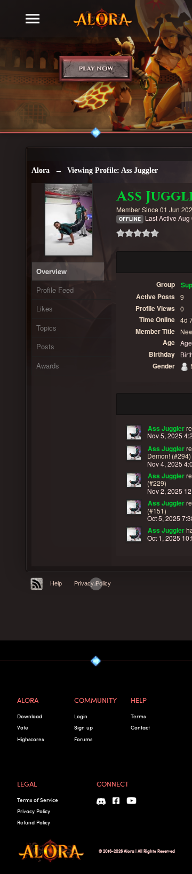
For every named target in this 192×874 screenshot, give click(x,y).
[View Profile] (134, 432)
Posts (45, 346)
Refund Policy (33, 822)
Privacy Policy (33, 811)
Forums (83, 739)
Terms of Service (37, 800)
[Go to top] (96, 584)
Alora (40, 170)
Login (80, 716)
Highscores (30, 739)
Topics (46, 328)
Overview (51, 271)
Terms (138, 716)
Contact (140, 727)
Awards (47, 365)
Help (56, 583)
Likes (44, 308)
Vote (22, 727)
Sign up (83, 727)
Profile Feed (55, 290)
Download (29, 716)
